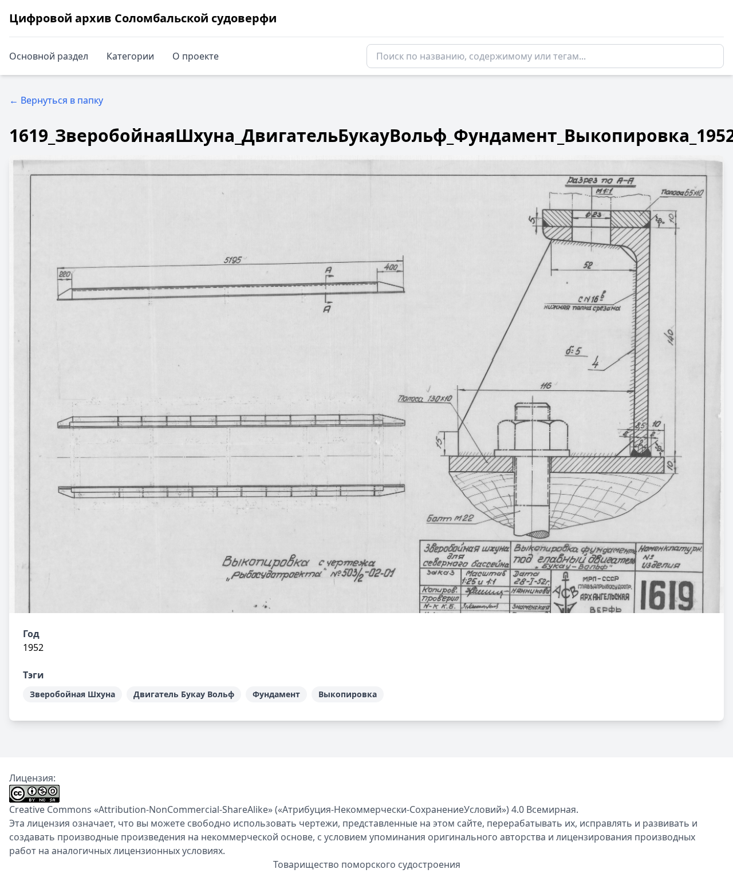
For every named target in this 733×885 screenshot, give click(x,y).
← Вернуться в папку (56, 100)
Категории (130, 56)
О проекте (195, 56)
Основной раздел (48, 56)
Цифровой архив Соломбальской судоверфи (143, 18)
